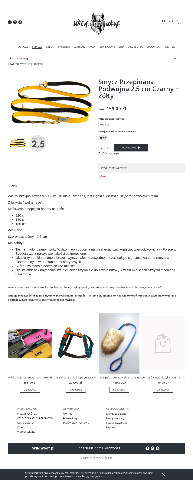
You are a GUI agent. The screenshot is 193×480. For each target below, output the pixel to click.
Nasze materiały (25, 422)
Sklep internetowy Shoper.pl (96, 457)
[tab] (14, 185)
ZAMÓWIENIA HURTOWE (76, 422)
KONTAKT (68, 413)
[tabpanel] (96, 251)
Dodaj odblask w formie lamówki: (117, 131)
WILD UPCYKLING (26, 431)
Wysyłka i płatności (116, 413)
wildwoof (121, 168)
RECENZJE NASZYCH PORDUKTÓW (35, 418)
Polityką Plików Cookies (112, 473)
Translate (37, 64)
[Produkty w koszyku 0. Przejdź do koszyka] (180, 24)
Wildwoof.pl (43, 448)
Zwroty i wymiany (115, 418)
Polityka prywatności (116, 422)
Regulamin (111, 427)
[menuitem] (23, 46)
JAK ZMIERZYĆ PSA (27, 413)
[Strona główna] (96, 22)
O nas (20, 427)
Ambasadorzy (70, 418)
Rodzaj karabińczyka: (111, 118)
